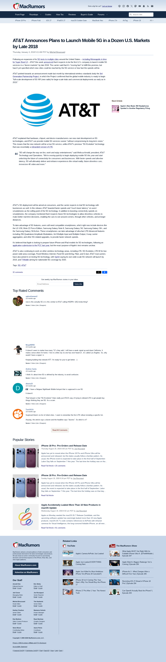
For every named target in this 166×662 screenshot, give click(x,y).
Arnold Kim (16, 584)
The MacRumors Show (126, 546)
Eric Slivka (37, 584)
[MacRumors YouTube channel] (139, 6)
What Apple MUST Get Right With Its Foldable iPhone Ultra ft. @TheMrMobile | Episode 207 (137, 553)
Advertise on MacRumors (26, 572)
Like (37, 305)
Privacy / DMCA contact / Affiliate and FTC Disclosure (29, 643)
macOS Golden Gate (79, 20)
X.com (19, 588)
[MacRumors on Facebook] (127, 6)
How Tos (60, 14)
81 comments (60, 528)
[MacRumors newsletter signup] (152, 6)
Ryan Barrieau (38, 619)
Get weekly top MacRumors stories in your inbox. (59, 279)
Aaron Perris (38, 628)
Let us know (107, 6)
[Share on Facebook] (104, 272)
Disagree (43, 305)
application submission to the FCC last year (31, 245)
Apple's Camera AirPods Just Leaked (90, 554)
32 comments (18, 272)
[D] (18, 393)
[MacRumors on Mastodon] (135, 6)
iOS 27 (48, 20)
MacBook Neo (97, 20)
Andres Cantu (31, 369)
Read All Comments (60, 430)
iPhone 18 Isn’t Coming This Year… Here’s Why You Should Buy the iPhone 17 (91, 582)
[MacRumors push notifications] (144, 6)
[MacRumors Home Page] (29, 6)
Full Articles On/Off (32, 650)
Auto (52, 650)
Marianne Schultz (40, 610)
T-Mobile (25, 260)
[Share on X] (98, 272)
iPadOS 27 (61, 20)
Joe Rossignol (79, 449)
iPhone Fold (36, 20)
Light (56, 650)
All (151, 20)
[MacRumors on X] (132, 6)
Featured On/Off (18, 650)
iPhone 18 (137, 20)
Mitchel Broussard (57, 52)
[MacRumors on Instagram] (123, 6)
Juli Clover (16, 592)
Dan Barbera (17, 619)
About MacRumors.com (25, 565)
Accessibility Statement (20, 646)
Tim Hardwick (38, 601)
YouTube (71, 546)
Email (14, 588)
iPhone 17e (113, 20)
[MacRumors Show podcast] (119, 6)
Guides (48, 14)
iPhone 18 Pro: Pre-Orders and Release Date (64, 445)
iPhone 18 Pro (20, 20)
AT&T (23, 265)
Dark (60, 650)
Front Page (20, 14)
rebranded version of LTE (42, 147)
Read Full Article (47, 466)
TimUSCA (29, 410)
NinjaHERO (30, 345)
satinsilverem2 (31, 296)
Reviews (72, 14)
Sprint (57, 257)
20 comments (60, 466)
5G (19, 265)
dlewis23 (29, 384)
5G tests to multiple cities (48, 59)
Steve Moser (17, 628)
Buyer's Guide (87, 14)
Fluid (41, 650)
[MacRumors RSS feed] (148, 6)
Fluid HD (46, 650)
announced (48, 62)
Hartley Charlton (18, 610)
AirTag (125, 20)
